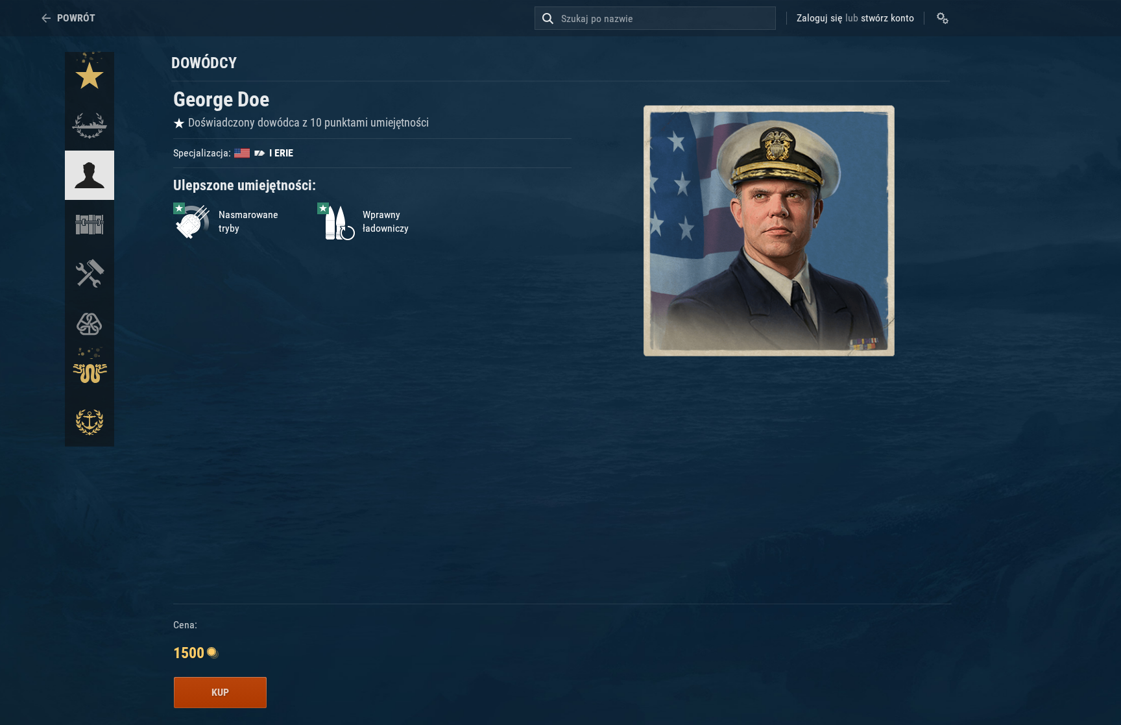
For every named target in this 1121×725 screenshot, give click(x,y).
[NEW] (89, 76)
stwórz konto (887, 18)
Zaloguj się (820, 18)
